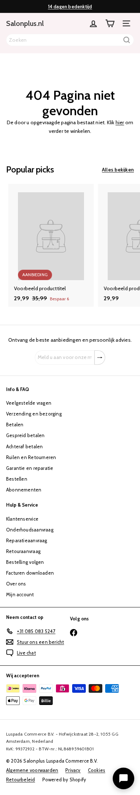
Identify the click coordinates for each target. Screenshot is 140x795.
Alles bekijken (118, 169)
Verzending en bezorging (34, 414)
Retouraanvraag (23, 551)
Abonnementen (24, 490)
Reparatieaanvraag (26, 540)
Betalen (14, 424)
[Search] (127, 40)
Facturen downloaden (30, 573)
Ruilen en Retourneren (31, 457)
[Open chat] (123, 778)
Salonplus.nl (25, 23)
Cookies (96, 770)
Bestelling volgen (25, 562)
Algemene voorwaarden (32, 770)
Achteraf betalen (24, 446)
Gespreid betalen (25, 435)
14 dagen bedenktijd (70, 6)
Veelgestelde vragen (28, 403)
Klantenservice (22, 519)
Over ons (16, 584)
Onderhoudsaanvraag (29, 530)
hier (120, 122)
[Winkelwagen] (110, 23)
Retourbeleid (20, 779)
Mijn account (20, 594)
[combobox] (70, 40)
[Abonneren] (99, 357)
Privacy (72, 770)
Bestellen (16, 479)
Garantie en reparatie (29, 468)
